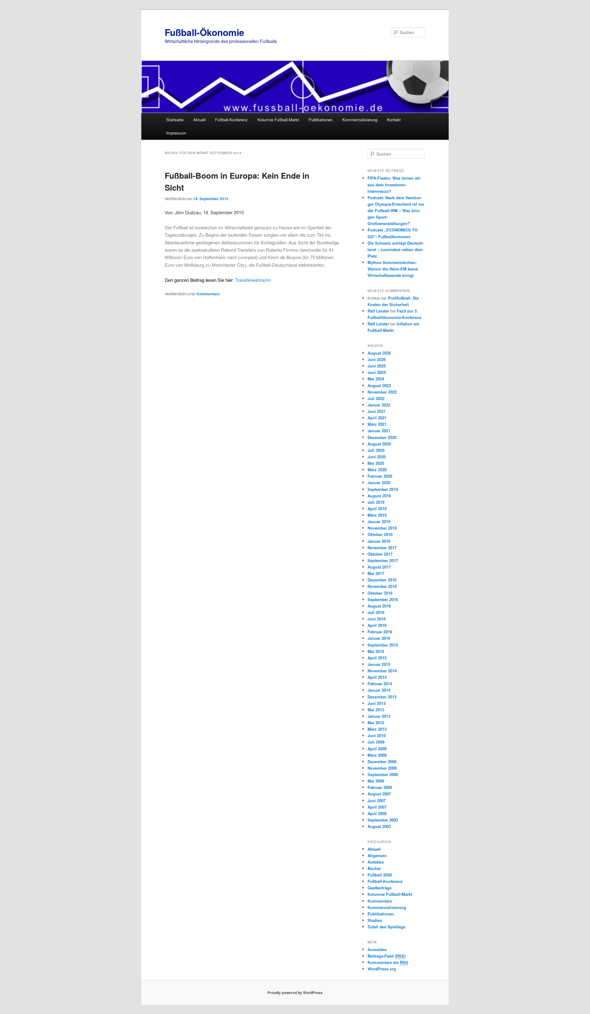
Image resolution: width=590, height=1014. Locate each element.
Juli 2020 (376, 450)
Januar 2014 (379, 690)
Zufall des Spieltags (386, 927)
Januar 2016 (379, 638)
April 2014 (377, 677)
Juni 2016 (377, 619)
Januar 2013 (379, 716)
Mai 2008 (376, 781)
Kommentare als (388, 962)
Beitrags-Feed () (387, 956)
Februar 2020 (380, 476)
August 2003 (379, 826)
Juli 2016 (376, 612)
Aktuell (199, 119)
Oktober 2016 (380, 593)
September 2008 (383, 774)
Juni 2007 (377, 800)
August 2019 (379, 496)
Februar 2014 (380, 683)
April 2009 (377, 749)
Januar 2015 (379, 664)
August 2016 (379, 606)
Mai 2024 (376, 379)
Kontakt (394, 119)
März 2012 (377, 729)
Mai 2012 (376, 722)
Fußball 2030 (380, 875)
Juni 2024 (377, 372)
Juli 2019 (376, 502)
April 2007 (377, 807)
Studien (375, 920)
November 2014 (382, 671)
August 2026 (379, 353)
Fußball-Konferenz (231, 119)
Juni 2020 (377, 457)
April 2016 (377, 625)
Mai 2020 (376, 463)
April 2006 (377, 813)
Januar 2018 (379, 541)
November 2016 (382, 586)
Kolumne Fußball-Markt (278, 119)
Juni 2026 (377, 359)
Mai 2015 (376, 651)
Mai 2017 (376, 573)
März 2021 (377, 424)
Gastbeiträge (379, 888)
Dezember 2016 (382, 580)
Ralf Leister (378, 311)
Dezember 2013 (382, 697)
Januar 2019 (379, 521)
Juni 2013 (377, 703)
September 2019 (383, 489)
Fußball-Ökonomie (204, 32)
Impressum (176, 133)
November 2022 (382, 392)
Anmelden (377, 949)
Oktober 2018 (380, 534)
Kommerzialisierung (359, 119)
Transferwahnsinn (218, 280)
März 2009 (377, 755)
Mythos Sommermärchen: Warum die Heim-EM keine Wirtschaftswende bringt (393, 268)
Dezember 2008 (382, 761)
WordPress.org (382, 969)
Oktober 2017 (380, 554)
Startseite (174, 119)
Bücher (374, 868)
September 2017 (383, 560)
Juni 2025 (377, 366)
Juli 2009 (376, 742)
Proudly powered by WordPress (295, 992)
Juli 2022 (376, 398)
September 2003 (383, 820)
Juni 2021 (377, 411)
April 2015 (377, 658)
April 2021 (377, 418)
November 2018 (382, 528)
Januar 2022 (379, 405)
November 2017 (382, 547)
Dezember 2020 (382, 437)
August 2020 (379, 444)
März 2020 (377, 469)
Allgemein (377, 855)
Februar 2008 (380, 787)
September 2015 (383, 645)
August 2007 (379, 794)
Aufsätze (376, 862)
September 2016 (383, 599)
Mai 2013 (376, 710)
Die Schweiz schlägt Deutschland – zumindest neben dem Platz (396, 249)
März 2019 (377, 515)
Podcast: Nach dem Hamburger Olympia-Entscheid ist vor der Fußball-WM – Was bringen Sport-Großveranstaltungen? (396, 211)
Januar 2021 (379, 430)
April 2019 (377, 508)
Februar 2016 (380, 632)
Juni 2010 (377, 735)
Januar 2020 (379, 482)
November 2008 (382, 768)
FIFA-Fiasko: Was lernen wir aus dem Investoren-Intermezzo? (394, 184)
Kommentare (208, 294)
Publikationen (320, 119)
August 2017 (379, 567)
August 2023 (379, 385)
